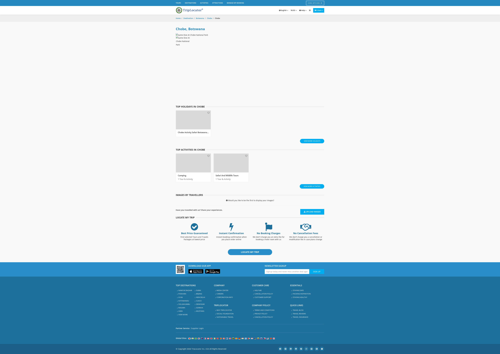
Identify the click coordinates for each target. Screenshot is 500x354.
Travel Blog (298, 310)
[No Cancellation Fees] (305, 229)
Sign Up (316, 271)
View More (183, 314)
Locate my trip (250, 252)
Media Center (222, 290)
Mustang (200, 311)
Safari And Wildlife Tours (227, 175)
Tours (178, 3)
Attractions (217, 3)
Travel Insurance (300, 317)
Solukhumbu (184, 304)
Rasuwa (181, 307)
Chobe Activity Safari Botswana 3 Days (196, 132)
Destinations (190, 3)
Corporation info (225, 297)
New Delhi (200, 297)
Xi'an (180, 297)
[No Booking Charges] (268, 229)
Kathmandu (183, 301)
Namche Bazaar (185, 290)
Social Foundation (225, 313)
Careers (220, 294)
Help (303, 10)
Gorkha (199, 307)
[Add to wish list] (208, 113)
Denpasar (200, 304)
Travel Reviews (299, 313)
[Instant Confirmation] (231, 229)
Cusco (199, 301)
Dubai (198, 290)
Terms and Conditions (264, 310)
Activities (204, 3)
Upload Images (313, 211)
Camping (182, 175)
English (283, 10)
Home (178, 18)
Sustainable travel (225, 317)
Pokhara (182, 294)
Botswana (200, 18)
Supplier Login (197, 328)
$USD (293, 10)
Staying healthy (300, 297)
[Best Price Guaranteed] (194, 229)
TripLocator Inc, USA (200, 349)
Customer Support (263, 297)
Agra (180, 311)
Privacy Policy (261, 313)
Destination (188, 18)
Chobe (209, 18)
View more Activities (312, 186)
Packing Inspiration (302, 294)
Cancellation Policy (264, 294)
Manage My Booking (235, 3)
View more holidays (312, 141)
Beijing (199, 294)
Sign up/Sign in (315, 3)
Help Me (258, 290)
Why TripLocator (224, 310)
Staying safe (298, 290)
